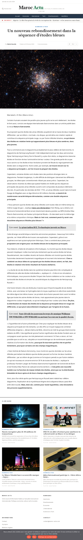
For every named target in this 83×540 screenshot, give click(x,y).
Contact (4, 521)
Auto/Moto (64, 16)
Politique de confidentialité (47, 537)
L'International (47, 508)
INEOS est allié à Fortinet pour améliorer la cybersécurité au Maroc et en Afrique (61, 433)
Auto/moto (46, 499)
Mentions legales (7, 527)
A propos (5, 524)
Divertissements (53, 16)
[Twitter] (72, 44)
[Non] (80, 535)
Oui (29, 537)
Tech (43, 16)
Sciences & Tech (41, 26)
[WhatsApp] (76, 44)
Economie (26, 16)
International (35, 16)
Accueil (17, 16)
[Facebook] (69, 44)
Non (34, 537)
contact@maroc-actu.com (51, 521)
